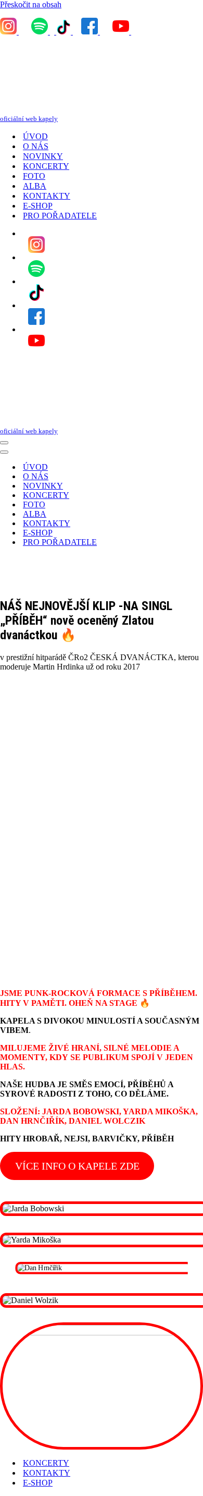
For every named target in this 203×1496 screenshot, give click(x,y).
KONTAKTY (46, 195)
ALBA (34, 185)
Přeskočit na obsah (30, 4)
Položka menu (36, 244)
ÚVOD (35, 136)
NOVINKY (43, 156)
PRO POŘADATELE (60, 215)
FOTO (34, 176)
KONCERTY (46, 166)
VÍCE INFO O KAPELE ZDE (77, 1166)
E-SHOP (38, 205)
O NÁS (35, 146)
